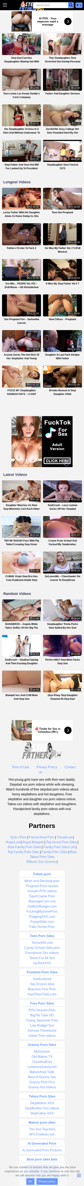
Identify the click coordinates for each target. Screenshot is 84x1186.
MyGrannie (42, 1051)
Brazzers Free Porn (42, 989)
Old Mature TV (42, 1056)
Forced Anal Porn (41, 837)
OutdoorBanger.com (42, 906)
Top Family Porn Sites (23, 852)
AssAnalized (42, 979)
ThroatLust (64, 837)
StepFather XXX (42, 1113)
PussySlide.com (42, 921)
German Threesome (42, 1030)
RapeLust (13, 842)
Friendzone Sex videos (42, 953)
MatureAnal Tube (42, 1072)
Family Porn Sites (54, 852)
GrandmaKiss (42, 1061)
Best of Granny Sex (42, 1077)
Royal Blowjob (33, 842)
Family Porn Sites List (59, 847)
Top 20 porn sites (42, 984)
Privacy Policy (46, 767)
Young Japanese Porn (42, 1020)
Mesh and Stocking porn (42, 881)
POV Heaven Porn (42, 1010)
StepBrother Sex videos (42, 1108)
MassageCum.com (42, 901)
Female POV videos (42, 891)
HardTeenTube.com (42, 994)
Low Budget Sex (42, 1025)
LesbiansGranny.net (42, 1067)
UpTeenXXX (42, 963)
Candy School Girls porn (42, 947)
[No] (79, 1175)
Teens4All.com (42, 942)
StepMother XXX (42, 1103)
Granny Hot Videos (42, 1087)
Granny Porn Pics (42, 1082)
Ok (30, 1181)
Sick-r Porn (18, 837)
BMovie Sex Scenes (41, 861)
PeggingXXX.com (42, 916)
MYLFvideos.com (42, 1134)
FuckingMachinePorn (42, 911)
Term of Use (20, 767)
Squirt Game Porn (42, 896)
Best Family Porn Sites (24, 847)
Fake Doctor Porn (42, 926)
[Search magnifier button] (71, 5)
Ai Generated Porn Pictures (42, 1150)
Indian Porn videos (42, 1035)
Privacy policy (47, 1181)
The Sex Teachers (42, 1129)
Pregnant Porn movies (42, 886)
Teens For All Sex (42, 958)
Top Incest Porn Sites (61, 842)
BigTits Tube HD (42, 1015)
